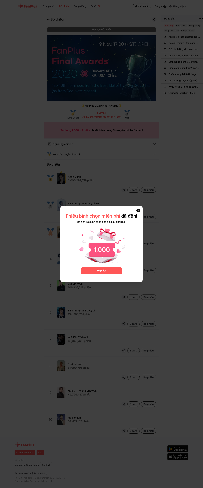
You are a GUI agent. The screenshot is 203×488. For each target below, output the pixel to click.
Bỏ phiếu (101, 270)
